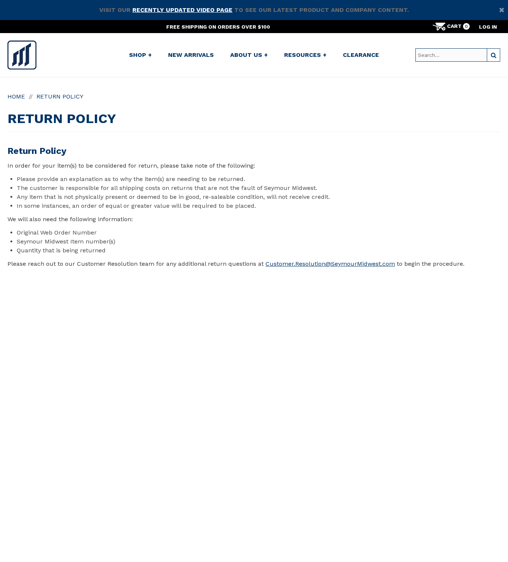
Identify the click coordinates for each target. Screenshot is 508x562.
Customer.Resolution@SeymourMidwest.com (330, 263)
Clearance (361, 54)
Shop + (140, 54)
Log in (488, 27)
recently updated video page (182, 9)
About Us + (249, 54)
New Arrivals (191, 54)
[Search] (493, 55)
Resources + (305, 54)
